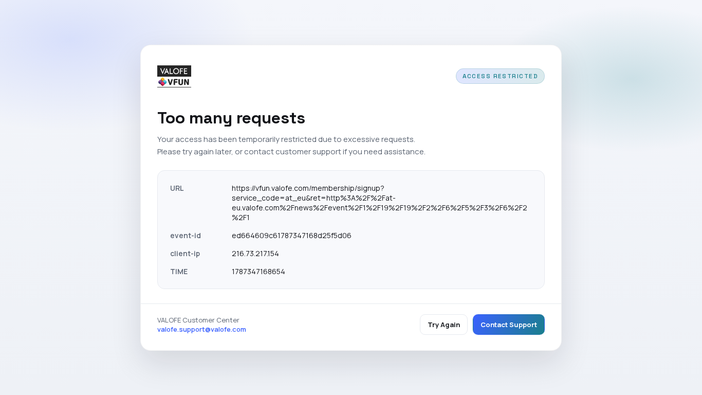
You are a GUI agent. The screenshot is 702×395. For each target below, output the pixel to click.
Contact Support (509, 324)
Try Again (444, 324)
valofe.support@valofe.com (201, 329)
